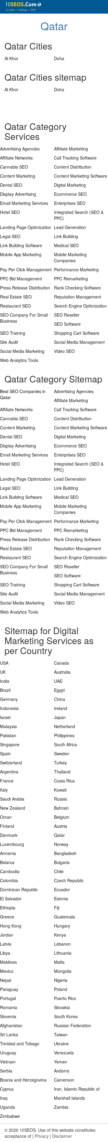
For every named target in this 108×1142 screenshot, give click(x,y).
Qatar (54, 25)
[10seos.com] (21, 7)
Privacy (42, 1136)
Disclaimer (62, 1136)
